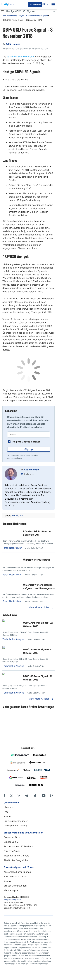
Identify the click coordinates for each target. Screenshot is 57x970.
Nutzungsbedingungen (16, 821)
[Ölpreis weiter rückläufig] (3, 556)
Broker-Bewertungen (15, 885)
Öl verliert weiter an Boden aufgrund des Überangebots (39, 586)
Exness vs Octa (12, 837)
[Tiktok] (35, 795)
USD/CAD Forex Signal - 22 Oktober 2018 (38, 624)
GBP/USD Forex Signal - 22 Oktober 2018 (37, 651)
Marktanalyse (11, 890)
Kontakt (8, 816)
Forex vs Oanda (12, 851)
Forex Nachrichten (12, 547)
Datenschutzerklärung (16, 825)
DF (3, 16)
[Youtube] (43, 795)
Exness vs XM (11, 841)
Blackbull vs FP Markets (16, 855)
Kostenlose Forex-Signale (17, 871)
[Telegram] (26, 795)
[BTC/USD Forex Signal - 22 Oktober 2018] (3, 674)
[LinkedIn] (18, 795)
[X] (11, 795)
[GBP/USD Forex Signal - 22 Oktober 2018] (3, 647)
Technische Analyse (15, 15)
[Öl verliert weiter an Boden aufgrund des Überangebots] (3, 583)
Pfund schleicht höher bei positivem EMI (37, 533)
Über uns (9, 807)
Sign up (28, 449)
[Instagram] (51, 795)
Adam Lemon (31, 469)
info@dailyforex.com (12, 900)
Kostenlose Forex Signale (37, 15)
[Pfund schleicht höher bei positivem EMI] (3, 529)
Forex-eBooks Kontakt (16, 876)
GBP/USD (17, 515)
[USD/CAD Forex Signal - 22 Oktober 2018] (3, 621)
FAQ (6, 811)
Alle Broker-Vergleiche (16, 860)
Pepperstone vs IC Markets (18, 846)
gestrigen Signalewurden (20, 56)
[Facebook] (4, 795)
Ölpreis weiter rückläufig (36, 559)
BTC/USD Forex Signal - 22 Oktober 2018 (37, 678)
